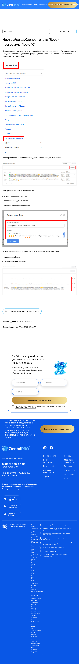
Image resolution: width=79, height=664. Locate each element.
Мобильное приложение (69, 461)
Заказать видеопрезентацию (39, 400)
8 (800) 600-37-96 (14, 464)
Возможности (27, 5)
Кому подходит (40, 5)
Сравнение (69, 474)
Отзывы (67, 456)
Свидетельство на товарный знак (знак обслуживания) (55, 555)
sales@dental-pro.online (12, 458)
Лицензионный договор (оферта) (53, 548)
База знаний (53, 5)
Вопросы (68, 466)
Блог (66, 478)
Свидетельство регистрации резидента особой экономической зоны (58, 543)
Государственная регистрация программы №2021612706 (56, 538)
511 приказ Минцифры (49, 551)
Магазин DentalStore (67, 5)
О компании (69, 470)
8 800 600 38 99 (9, 475)
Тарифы (46, 476)
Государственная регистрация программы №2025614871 (56, 534)
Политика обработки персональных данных (56, 525)
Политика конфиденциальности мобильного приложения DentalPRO (57, 529)
